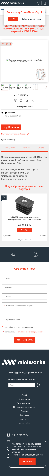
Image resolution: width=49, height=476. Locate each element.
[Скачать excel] (27, 100)
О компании (24, 399)
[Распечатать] (22, 100)
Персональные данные (24, 407)
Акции (24, 395)
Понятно (27, 461)
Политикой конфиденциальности (30, 332)
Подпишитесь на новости (21, 379)
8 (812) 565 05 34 (20, 435)
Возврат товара (24, 403)
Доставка (24, 415)
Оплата (24, 411)
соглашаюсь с (24, 332)
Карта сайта (24, 423)
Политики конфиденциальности (27, 455)
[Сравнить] (16, 100)
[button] (44, 87)
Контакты (24, 419)
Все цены (26, 230)
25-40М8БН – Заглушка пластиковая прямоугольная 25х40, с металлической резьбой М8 (24, 218)
